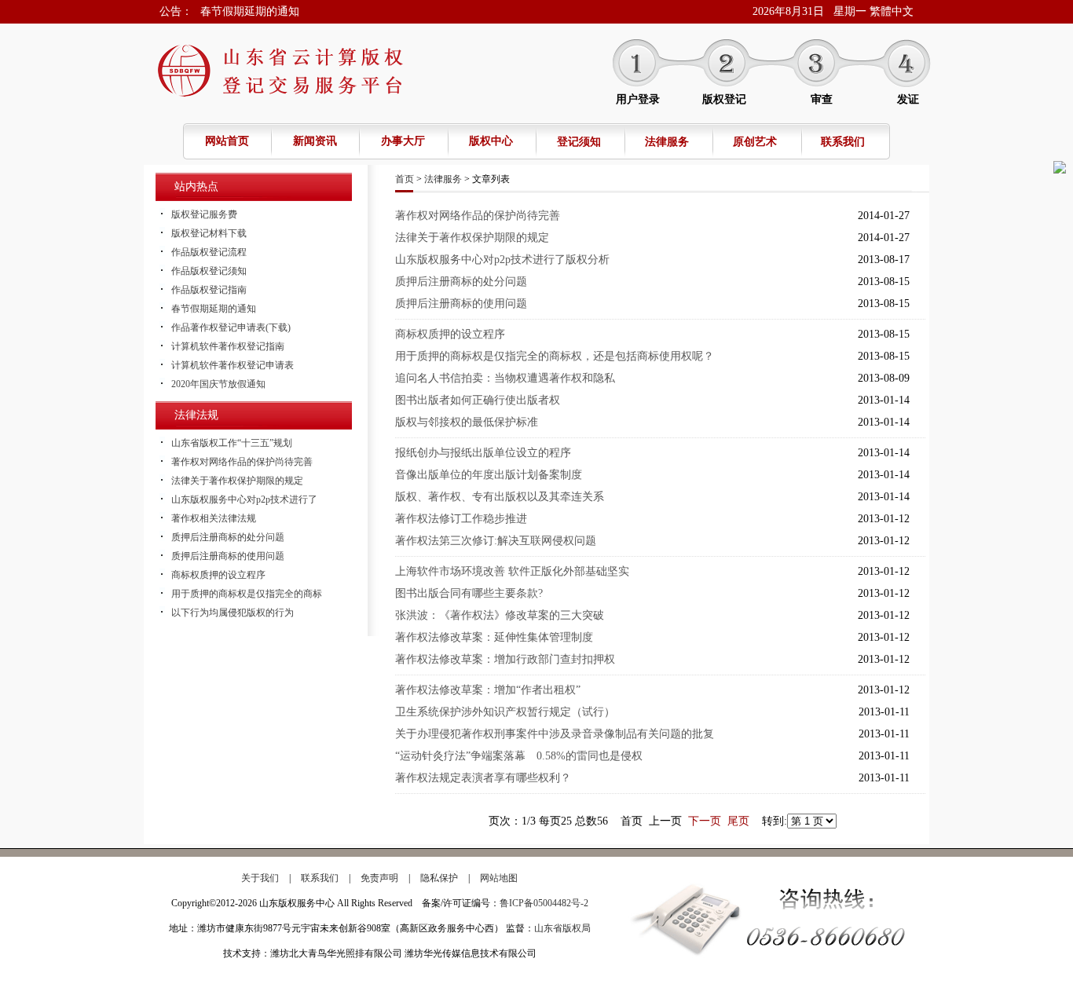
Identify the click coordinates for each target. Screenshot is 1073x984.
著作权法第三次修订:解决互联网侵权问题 (495, 541)
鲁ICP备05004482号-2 (544, 903)
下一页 (704, 821)
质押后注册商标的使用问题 (227, 556)
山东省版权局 (562, 928)
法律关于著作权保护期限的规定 (237, 480)
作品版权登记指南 (209, 289)
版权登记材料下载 (209, 233)
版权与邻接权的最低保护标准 (466, 422)
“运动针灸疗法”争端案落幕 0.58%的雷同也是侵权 (519, 756)
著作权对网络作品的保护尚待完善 (242, 461)
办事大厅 (403, 141)
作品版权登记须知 (209, 270)
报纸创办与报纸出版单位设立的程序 (483, 453)
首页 (404, 179)
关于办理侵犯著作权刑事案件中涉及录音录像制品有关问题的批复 (554, 734)
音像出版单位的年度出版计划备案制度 (488, 475)
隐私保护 (439, 877)
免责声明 (379, 877)
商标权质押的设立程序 (218, 574)
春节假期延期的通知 (249, 11)
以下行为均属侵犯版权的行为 (232, 612)
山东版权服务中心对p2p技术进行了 (244, 499)
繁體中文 (892, 11)
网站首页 (227, 141)
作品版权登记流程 (209, 252)
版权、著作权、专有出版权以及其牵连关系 (499, 497)
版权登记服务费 (204, 214)
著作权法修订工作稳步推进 (461, 519)
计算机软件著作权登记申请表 (232, 365)
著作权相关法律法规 (213, 518)
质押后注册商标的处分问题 (227, 537)
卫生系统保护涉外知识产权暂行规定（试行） (505, 712)
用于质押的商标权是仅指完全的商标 (246, 593)
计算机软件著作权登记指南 (227, 346)
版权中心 (491, 141)
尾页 (738, 821)
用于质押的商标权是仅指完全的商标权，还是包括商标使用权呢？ (554, 356)
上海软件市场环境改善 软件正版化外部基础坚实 (512, 571)
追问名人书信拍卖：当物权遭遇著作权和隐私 (505, 378)
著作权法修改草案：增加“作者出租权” (487, 690)
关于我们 (260, 877)
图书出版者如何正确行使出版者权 (477, 400)
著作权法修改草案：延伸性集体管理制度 (494, 637)
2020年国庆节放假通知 (218, 384)
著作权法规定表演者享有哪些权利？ (483, 778)
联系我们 (843, 142)
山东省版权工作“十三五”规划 (231, 442)
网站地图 (499, 877)
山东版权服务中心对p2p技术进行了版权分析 (502, 259)
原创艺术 (755, 142)
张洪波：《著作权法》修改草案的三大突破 (499, 615)
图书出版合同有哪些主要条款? (469, 593)
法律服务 (667, 142)
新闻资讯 (315, 141)
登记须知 (579, 142)
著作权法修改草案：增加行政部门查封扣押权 (505, 659)
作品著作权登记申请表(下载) (231, 327)
